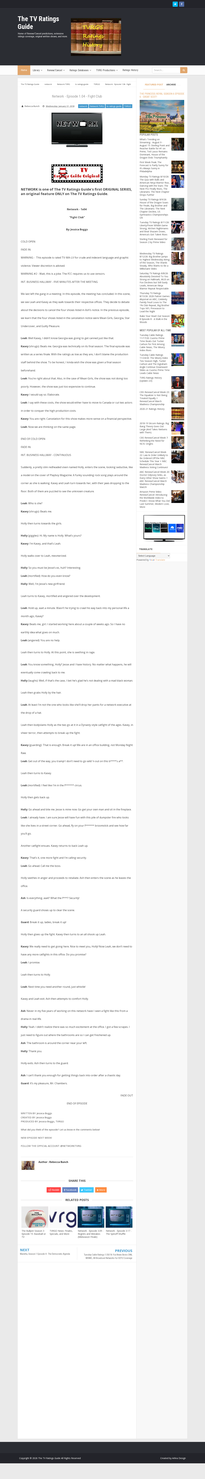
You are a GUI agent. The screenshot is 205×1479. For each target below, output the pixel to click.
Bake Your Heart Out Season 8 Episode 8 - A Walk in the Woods (155, 319)
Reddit (55, 1189)
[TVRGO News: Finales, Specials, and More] (63, 1217)
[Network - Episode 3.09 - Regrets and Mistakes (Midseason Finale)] (91, 1217)
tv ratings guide (114, 106)
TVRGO (127, 106)
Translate (160, 559)
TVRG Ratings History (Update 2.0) (151, 379)
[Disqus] (77, 1311)
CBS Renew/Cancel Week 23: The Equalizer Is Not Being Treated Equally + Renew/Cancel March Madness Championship (154, 398)
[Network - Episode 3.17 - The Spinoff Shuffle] (119, 1217)
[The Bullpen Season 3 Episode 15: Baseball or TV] (35, 1217)
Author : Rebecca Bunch (53, 1162)
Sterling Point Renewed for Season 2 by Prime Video (153, 241)
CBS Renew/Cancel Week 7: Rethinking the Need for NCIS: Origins (154, 440)
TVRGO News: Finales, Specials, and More (61, 1232)
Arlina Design (179, 1458)
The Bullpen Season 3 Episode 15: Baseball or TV (34, 1233)
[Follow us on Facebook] (181, 4)
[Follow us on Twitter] (175, 4)
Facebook (70, 1189)
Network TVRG (97, 106)
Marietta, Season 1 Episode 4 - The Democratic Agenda (45, 1254)
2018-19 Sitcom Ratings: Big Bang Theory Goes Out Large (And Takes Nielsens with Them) (154, 428)
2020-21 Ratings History (152, 408)
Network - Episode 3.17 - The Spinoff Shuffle (118, 1232)
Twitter (87, 1189)
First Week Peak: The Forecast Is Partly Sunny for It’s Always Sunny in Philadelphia (154, 167)
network (83, 106)
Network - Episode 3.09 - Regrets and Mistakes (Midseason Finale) (90, 1233)
